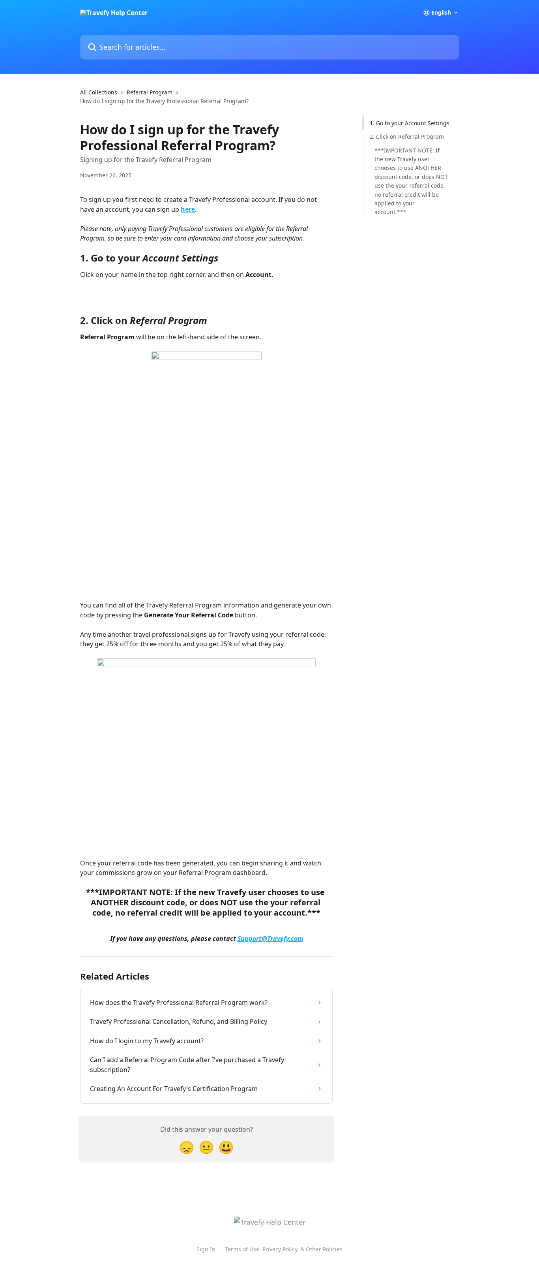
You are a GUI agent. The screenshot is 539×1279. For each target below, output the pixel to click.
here (188, 209)
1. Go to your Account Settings (409, 123)
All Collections (98, 92)
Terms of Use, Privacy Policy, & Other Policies (283, 1249)
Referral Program (149, 92)
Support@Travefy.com (270, 938)
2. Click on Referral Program (407, 136)
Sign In (206, 1249)
